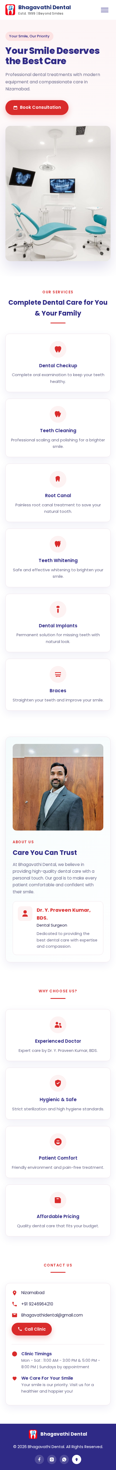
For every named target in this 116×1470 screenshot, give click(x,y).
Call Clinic (35, 1329)
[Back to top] (76, 1459)
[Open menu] (105, 9)
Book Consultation (40, 107)
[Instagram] (51, 1459)
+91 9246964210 (37, 1304)
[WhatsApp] (64, 1459)
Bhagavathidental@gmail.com (52, 1315)
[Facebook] (39, 1459)
